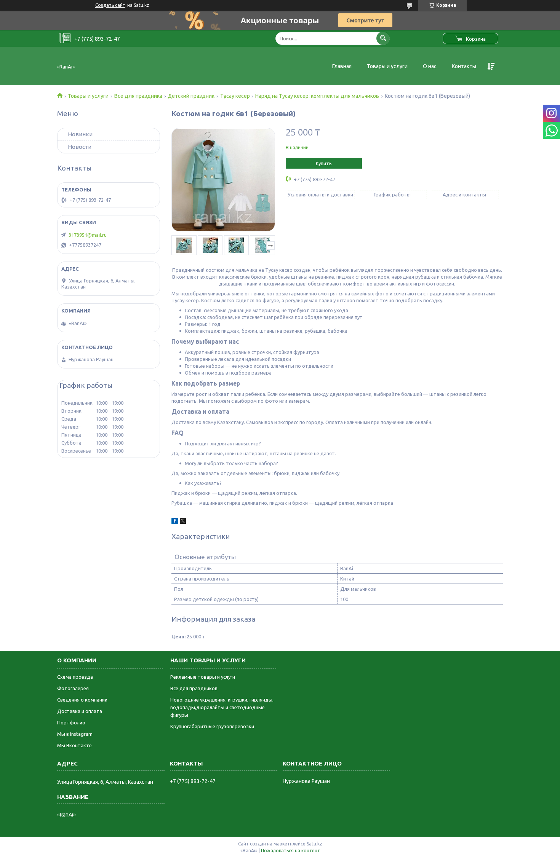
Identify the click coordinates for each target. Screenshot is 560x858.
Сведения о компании (82, 699)
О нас (430, 66)
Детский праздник (191, 96)
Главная (342, 66)
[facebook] (174, 522)
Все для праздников (194, 688)
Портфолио (71, 722)
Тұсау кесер (235, 96)
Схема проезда (75, 676)
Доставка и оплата (79, 711)
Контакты (464, 66)
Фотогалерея (73, 688)
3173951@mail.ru (88, 235)
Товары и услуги (387, 66)
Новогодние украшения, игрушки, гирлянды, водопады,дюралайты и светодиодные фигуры (222, 707)
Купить (324, 163)
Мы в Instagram (75, 734)
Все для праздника (138, 96)
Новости (79, 147)
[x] (183, 522)
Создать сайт (110, 5)
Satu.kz (314, 843)
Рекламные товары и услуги (202, 676)
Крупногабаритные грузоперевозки (212, 726)
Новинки (80, 134)
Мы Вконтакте (74, 745)
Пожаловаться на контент (290, 850)
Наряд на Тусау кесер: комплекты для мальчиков (317, 96)
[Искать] (383, 38)
